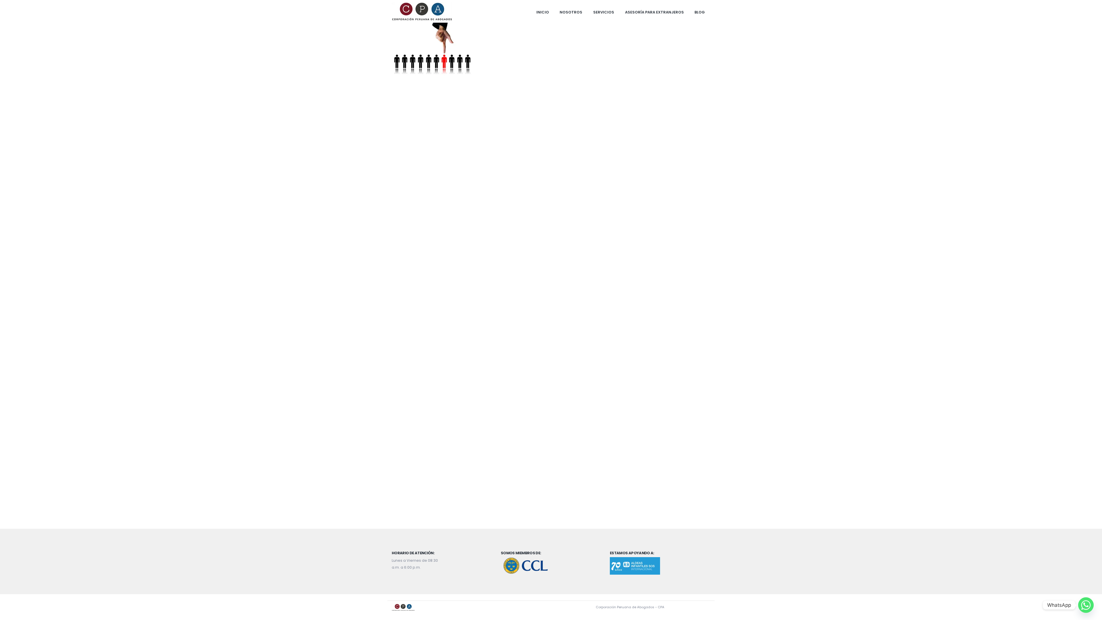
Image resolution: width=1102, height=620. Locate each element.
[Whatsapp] (1086, 605)
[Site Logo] (422, 11)
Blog (699, 12)
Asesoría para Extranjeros (654, 12)
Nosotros (571, 12)
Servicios (603, 12)
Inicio (542, 12)
